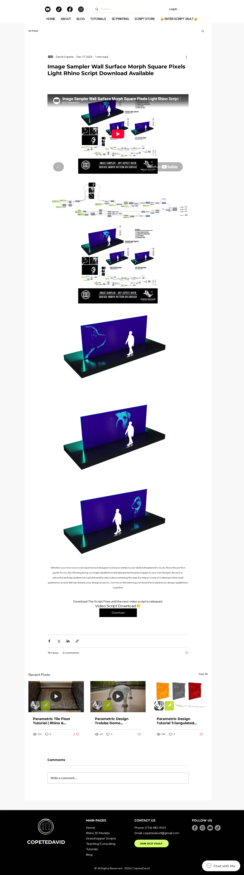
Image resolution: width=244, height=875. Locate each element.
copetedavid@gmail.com (161, 833)
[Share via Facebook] (49, 641)
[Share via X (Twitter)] (58, 641)
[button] (203, 30)
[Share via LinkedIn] (68, 641)
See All (203, 674)
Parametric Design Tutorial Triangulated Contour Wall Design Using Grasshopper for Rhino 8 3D (177, 721)
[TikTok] (59, 9)
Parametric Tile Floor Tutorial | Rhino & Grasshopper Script (51, 721)
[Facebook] (70, 9)
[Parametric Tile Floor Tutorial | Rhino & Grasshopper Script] (56, 696)
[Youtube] (48, 9)
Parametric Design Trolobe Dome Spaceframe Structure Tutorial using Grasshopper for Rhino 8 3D (116, 721)
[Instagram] (81, 9)
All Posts (33, 30)
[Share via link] (77, 641)
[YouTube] (210, 828)
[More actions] (186, 56)
